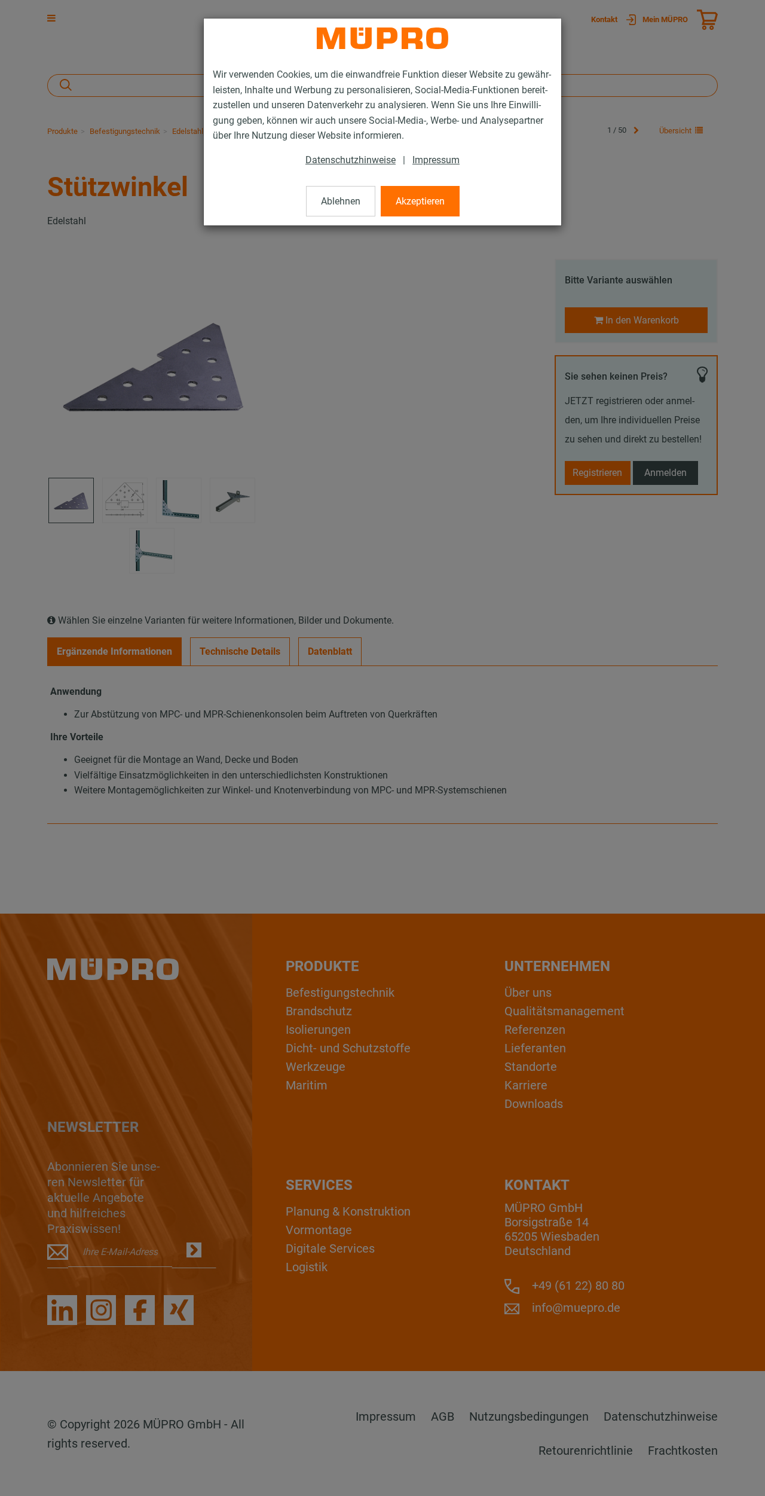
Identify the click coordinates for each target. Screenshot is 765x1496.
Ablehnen (340, 201)
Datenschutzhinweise (350, 160)
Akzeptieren (420, 201)
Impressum (436, 160)
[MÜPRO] (382, 38)
